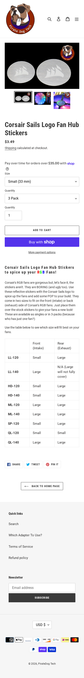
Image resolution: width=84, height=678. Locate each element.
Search (14, 524)
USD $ (40, 625)
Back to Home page (45, 486)
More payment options (42, 252)
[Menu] (76, 19)
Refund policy (18, 558)
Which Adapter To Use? (25, 535)
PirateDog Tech (47, 663)
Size (7, 173)
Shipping (10, 148)
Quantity (10, 190)
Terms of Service (21, 547)
